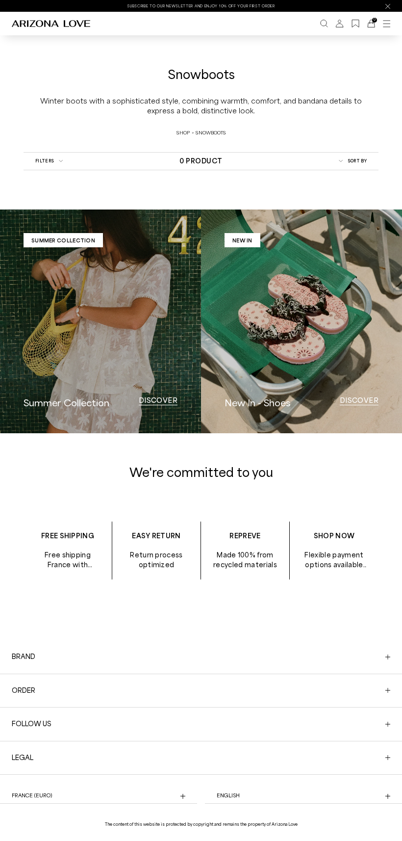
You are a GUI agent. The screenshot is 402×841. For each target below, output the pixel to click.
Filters (44, 160)
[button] (79, 828)
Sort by (357, 160)
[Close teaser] (152, 813)
